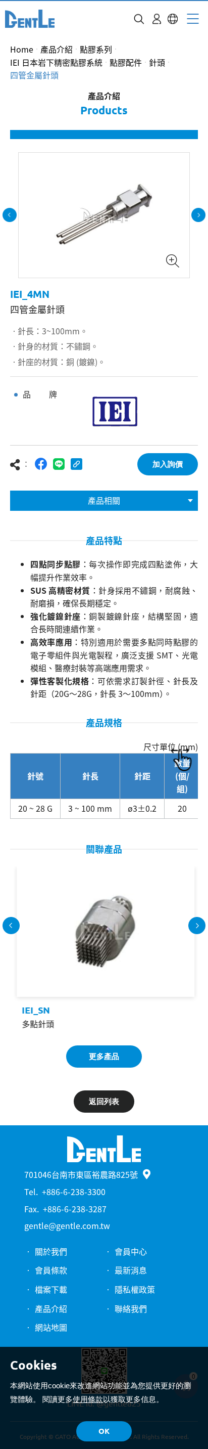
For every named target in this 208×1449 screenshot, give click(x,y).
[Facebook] (41, 464)
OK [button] (104, 1431)
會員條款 (51, 1270)
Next (198, 215)
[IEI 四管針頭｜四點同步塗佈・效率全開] (30, 19)
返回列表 (104, 1101)
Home (21, 49)
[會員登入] (156, 19)
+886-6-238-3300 (74, 1191)
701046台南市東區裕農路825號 (81, 1174)
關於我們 (51, 1251)
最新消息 (131, 1270)
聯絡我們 (131, 1308)
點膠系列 (96, 49)
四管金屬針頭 (34, 75)
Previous (10, 215)
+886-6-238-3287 (75, 1209)
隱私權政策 (135, 1289)
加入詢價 (167, 464)
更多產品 (104, 1056)
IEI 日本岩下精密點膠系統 (56, 62)
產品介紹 (56, 49)
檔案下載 (51, 1289)
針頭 (157, 62)
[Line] (59, 464)
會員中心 (131, 1251)
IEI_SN (34, 1010)
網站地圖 (51, 1327)
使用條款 (88, 1399)
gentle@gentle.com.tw (67, 1225)
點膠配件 (126, 62)
